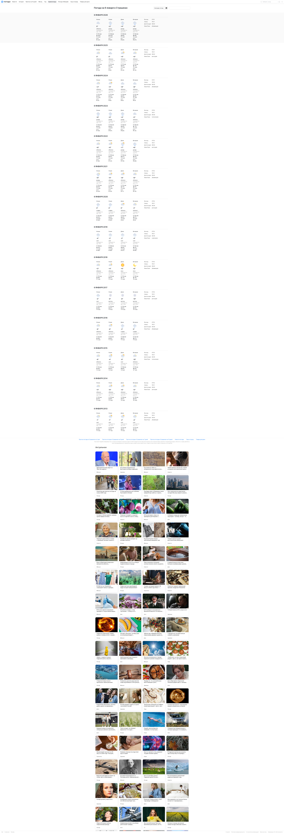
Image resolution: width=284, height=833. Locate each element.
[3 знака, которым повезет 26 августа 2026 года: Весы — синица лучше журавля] (154, 581)
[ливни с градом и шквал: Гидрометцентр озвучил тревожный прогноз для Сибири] (106, 652)
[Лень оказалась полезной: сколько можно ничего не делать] (154, 557)
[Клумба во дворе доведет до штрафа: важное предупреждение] (130, 534)
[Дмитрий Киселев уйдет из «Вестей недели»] (106, 462)
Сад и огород (189, 439)
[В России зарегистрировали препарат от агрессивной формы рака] (106, 605)
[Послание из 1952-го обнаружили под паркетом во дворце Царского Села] (154, 462)
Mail (2, 832)
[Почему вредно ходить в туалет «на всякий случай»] (130, 699)
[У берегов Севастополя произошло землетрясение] (106, 676)
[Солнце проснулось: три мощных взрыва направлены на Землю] (177, 699)
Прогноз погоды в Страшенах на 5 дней (113, 439)
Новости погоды (179, 439)
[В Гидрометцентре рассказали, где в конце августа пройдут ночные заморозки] (177, 747)
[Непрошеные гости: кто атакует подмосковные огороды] (130, 557)
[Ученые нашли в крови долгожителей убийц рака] (177, 534)
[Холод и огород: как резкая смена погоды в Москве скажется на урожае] (177, 818)
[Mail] (2, 2)
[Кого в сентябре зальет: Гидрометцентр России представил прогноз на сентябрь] (154, 770)
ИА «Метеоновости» (278, 832)
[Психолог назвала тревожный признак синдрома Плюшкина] (177, 581)
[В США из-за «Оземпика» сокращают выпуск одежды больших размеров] (106, 581)
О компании (7, 832)
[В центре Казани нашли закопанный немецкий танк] (154, 534)
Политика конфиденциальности (238, 832)
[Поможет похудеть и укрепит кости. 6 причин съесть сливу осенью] (130, 510)
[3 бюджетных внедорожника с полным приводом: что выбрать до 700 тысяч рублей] (177, 723)
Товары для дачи (200, 439)
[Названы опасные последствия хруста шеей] (130, 747)
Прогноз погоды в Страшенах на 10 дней (161, 439)
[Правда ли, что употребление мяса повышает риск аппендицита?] (154, 676)
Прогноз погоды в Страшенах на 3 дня (89, 439)
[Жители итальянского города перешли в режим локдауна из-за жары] (154, 652)
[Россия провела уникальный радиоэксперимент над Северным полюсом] (177, 770)
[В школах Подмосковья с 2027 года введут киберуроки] (154, 794)
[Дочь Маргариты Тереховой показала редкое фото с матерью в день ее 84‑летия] (177, 676)
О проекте (228, 832)
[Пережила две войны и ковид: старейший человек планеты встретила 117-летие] (106, 534)
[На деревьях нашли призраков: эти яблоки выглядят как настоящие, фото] (130, 794)
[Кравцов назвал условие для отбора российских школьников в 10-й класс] (106, 723)
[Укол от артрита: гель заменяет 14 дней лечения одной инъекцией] (154, 747)
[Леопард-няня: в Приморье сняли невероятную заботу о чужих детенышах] (154, 486)
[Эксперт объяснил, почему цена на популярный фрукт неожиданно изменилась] (130, 628)
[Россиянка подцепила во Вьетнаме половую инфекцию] (130, 462)
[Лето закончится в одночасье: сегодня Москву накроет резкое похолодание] (177, 486)
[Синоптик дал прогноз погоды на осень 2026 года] (106, 486)
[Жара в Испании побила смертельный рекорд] (106, 818)
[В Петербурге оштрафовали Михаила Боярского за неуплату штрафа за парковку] (154, 605)
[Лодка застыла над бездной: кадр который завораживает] (130, 581)
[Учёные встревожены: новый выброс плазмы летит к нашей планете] (106, 628)
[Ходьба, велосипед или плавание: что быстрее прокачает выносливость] (154, 723)
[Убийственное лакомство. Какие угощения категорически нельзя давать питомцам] (177, 462)
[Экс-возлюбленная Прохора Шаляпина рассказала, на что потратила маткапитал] (154, 818)
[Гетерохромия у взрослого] (106, 794)
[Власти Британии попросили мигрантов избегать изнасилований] (106, 557)
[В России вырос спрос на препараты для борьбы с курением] (154, 510)
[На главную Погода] (6, 2)
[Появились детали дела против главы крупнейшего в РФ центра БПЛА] (130, 676)
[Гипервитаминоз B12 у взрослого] (177, 605)
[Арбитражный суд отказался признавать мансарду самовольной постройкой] (130, 652)
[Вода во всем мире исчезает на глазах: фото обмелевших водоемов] (106, 770)
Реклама (12, 832)
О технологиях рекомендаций (252, 832)
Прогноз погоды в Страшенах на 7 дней (137, 439)
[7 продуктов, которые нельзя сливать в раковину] (177, 628)
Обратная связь (263, 832)
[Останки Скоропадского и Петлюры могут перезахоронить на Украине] (130, 770)
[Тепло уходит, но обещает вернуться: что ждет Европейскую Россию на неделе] (130, 723)
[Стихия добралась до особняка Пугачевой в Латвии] (130, 486)
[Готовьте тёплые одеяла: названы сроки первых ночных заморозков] (106, 510)
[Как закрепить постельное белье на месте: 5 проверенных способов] (177, 794)
